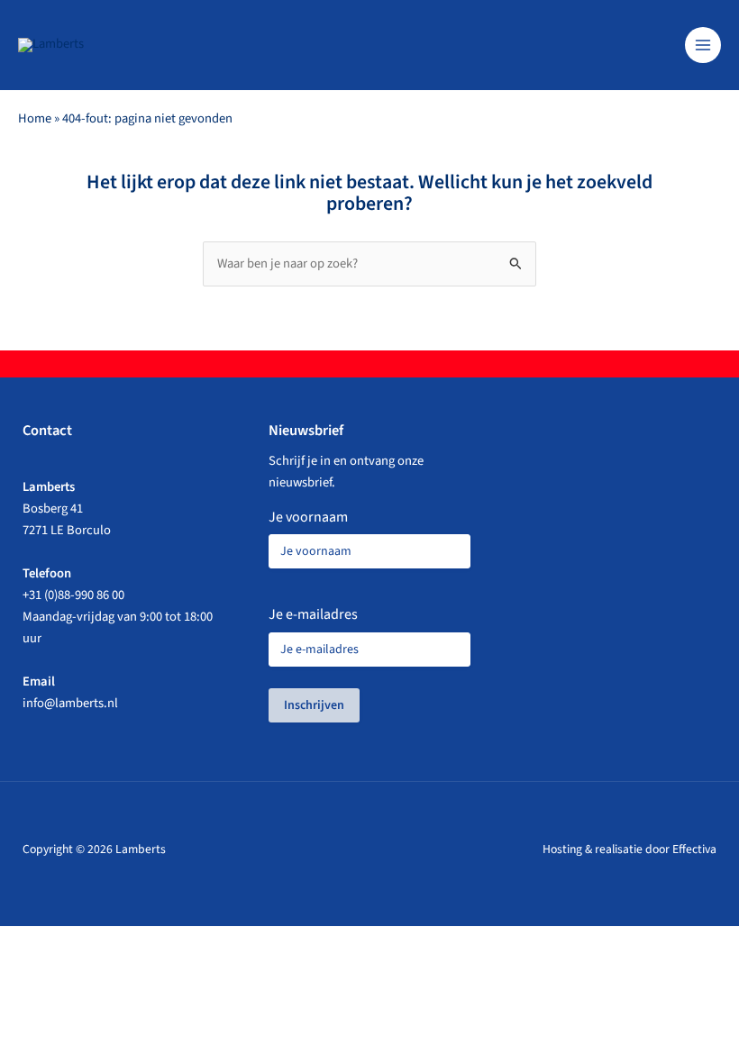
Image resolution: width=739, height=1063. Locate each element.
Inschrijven (314, 705)
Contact (47, 430)
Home (34, 118)
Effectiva (694, 849)
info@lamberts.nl (70, 703)
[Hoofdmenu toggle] (703, 45)
